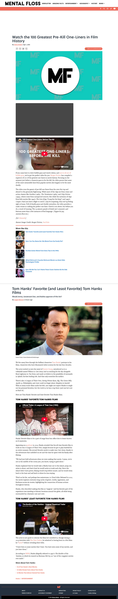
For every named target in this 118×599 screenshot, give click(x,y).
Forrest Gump (48, 369)
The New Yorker (36, 540)
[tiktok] (111, 8)
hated (21, 542)
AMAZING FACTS (58, 3)
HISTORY (94, 3)
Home (18, 579)
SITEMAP (61, 593)
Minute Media (55, 597)
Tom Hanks (56, 362)
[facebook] (100, 8)
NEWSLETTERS (62, 590)
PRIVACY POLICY (77, 590)
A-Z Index (75, 593)
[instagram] (107, 8)
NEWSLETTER (46, 3)
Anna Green (18, 45)
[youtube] (115, 8)
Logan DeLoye (19, 300)
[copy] (26, 48)
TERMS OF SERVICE (26, 593)
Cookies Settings (92, 593)
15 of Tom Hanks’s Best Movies (27, 567)
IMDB (27, 553)
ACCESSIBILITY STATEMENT (45, 593)
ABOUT (23, 590)
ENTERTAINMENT (71, 3)
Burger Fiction (56, 175)
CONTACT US (41, 590)
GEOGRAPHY (84, 3)
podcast (29, 445)
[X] (104, 8)
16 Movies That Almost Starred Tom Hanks (31, 573)
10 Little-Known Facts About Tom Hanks (30, 570)
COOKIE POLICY (92, 590)
